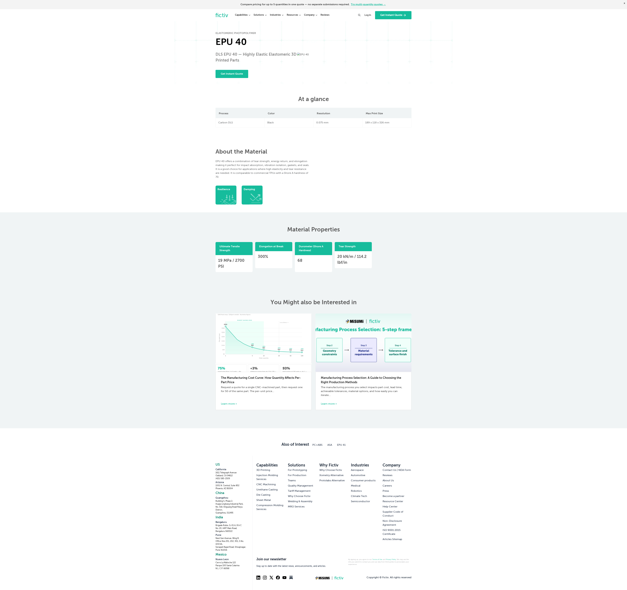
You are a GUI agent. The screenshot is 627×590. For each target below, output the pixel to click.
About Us (388, 480)
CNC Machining (266, 484)
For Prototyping (297, 470)
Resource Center (393, 501)
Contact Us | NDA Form (397, 470)
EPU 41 (341, 445)
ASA (329, 445)
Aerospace (357, 470)
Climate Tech (359, 496)
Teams (292, 480)
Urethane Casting (267, 489)
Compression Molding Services (269, 507)
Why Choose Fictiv (299, 496)
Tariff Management (299, 491)
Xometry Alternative (331, 475)
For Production (297, 475)
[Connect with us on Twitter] (271, 578)
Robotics (356, 491)
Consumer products (363, 480)
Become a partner (393, 496)
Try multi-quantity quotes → (368, 4)
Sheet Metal (263, 500)
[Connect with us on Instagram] (265, 578)
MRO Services (296, 506)
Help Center (390, 506)
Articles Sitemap (392, 539)
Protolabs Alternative (332, 480)
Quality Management (300, 486)
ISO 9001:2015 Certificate (392, 532)
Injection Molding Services (267, 477)
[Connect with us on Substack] (291, 578)
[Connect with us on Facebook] (278, 578)
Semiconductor (360, 501)
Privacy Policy (391, 559)
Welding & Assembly (300, 501)
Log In (367, 15)
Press (386, 491)
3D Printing (263, 470)
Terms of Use (377, 559)
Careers (387, 486)
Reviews (325, 15)
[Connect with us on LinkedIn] (258, 578)
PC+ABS (317, 445)
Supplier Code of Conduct (393, 514)
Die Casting (263, 495)
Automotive (358, 475)
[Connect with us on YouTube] (284, 578)
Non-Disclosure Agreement (392, 523)
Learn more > (229, 404)
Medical (355, 486)
